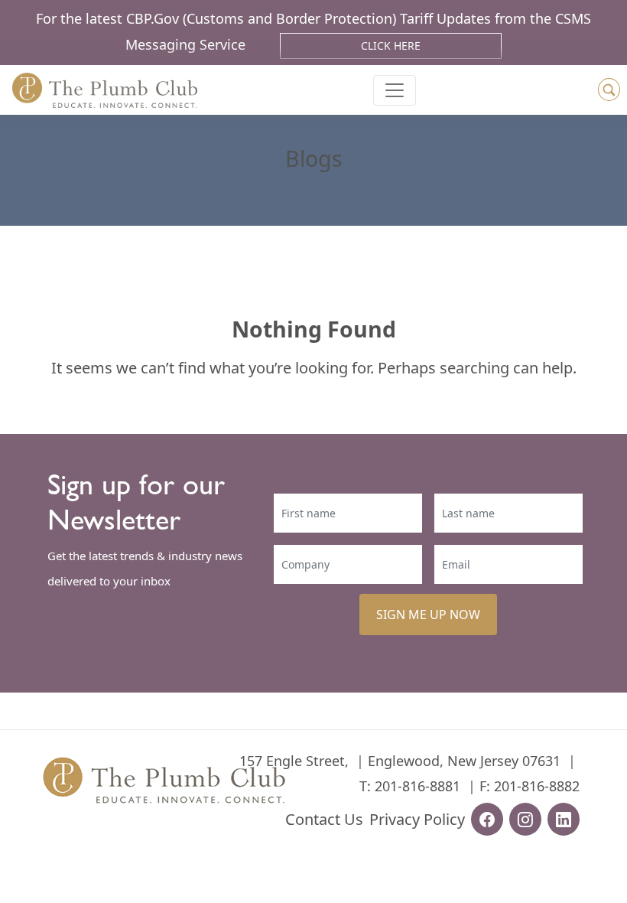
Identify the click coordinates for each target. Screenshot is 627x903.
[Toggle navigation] (394, 90)
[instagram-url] (525, 819)
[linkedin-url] (563, 819)
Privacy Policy (417, 819)
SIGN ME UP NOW (428, 614)
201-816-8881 (417, 786)
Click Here (391, 45)
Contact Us (324, 819)
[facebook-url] (487, 819)
